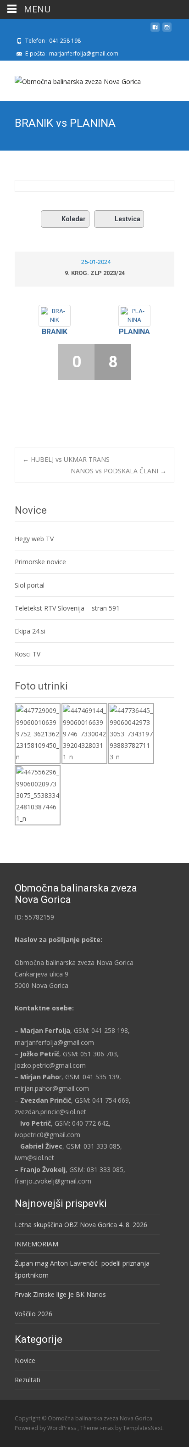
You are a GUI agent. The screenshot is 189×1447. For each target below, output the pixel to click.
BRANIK (54, 331)
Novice (25, 1360)
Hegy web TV (34, 538)
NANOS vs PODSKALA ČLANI (119, 470)
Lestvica (127, 219)
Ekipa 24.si (30, 631)
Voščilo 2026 (33, 1313)
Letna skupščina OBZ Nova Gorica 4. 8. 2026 (81, 1224)
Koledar (73, 219)
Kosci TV (27, 654)
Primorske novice (40, 561)
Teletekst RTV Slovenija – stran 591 (67, 608)
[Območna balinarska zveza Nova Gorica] (70, 79)
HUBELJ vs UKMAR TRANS (66, 459)
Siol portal (29, 585)
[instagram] (167, 30)
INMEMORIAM (36, 1243)
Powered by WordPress (46, 1428)
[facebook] (155, 30)
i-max (107, 1428)
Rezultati (27, 1379)
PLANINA (134, 331)
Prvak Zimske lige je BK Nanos (60, 1294)
